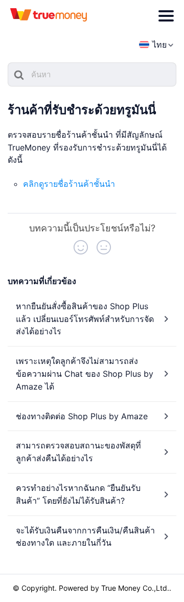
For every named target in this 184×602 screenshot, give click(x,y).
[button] (80, 247)
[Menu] (166, 16)
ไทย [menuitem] (159, 44)
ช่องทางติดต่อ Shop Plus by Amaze (82, 416)
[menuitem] (153, 45)
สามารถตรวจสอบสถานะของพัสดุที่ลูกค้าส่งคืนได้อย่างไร (78, 451)
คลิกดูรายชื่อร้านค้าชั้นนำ (69, 184)
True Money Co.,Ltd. (135, 588)
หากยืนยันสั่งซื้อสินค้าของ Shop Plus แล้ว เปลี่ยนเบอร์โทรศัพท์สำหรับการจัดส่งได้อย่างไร (85, 319)
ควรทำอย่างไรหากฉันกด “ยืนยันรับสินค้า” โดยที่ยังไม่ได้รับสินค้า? (78, 494)
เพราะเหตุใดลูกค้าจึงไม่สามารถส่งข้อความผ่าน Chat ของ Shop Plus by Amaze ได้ (84, 374)
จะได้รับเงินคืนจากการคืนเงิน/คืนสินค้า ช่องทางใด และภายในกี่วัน (85, 536)
